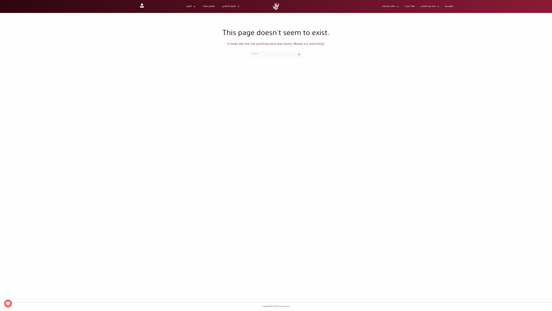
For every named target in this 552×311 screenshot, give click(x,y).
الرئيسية (449, 6)
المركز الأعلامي (229, 6)
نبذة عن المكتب (428, 6)
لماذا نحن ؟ (409, 6)
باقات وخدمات (388, 6)
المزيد (189, 6)
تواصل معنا (208, 6)
